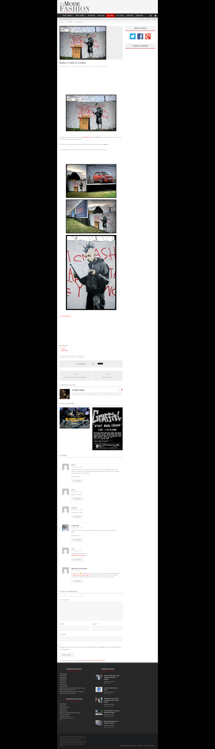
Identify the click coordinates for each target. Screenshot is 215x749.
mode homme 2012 (65, 714)
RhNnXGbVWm (64, 686)
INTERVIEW (91, 15)
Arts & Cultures (79, 22)
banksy (63, 348)
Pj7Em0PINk (63, 681)
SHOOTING (101, 15)
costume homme (64, 716)
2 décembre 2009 (76, 551)
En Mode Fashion (66, 66)
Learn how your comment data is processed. (93, 660)
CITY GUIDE (120, 15)
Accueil (61, 22)
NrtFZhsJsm (63, 682)
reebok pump (63, 711)
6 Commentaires (103, 66)
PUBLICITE (154, 19)
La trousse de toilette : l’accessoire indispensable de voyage (111, 711)
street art (80, 356)
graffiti (74, 356)
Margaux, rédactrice (109, 681)
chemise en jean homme (66, 718)
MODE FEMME (80, 15)
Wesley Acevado (79, 568)
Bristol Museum (86, 137)
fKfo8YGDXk (63, 679)
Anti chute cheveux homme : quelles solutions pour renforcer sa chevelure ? (111, 677)
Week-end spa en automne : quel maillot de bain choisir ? (92, 19)
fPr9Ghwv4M (63, 684)
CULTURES (110, 15)
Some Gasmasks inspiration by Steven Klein (75, 377)
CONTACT (148, 19)
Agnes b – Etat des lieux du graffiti (107, 444)
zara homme (63, 709)
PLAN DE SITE (134, 745)
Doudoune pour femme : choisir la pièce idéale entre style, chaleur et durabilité (111, 700)
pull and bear (63, 704)
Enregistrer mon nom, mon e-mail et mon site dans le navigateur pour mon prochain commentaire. (90, 648)
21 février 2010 (75, 570)
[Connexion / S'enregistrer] (155, 15)
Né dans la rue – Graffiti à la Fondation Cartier (76, 422)
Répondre (77, 481)
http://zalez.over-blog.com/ (78, 555)
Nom (62, 624)
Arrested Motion (66, 316)
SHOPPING (130, 15)
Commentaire (65, 600)
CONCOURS (139, 15)
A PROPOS (141, 19)
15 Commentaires (85, 426)
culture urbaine (65, 356)
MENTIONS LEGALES (125, 745)
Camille (75, 526)
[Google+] (122, 389)
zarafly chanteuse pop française (81, 575)
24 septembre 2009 (76, 510)
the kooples (63, 705)
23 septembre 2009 (76, 467)
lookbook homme (64, 707)
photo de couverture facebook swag (69, 712)
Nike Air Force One (107, 377)
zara (61, 720)
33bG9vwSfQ (63, 674)
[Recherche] (151, 15)
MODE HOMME (67, 15)
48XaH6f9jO (63, 675)
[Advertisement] (91, 81)
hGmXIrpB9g (63, 677)
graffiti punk (64, 350)
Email (94, 624)
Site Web (63, 634)
